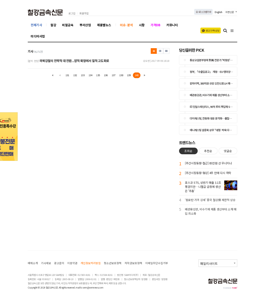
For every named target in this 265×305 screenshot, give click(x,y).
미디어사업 (38, 36)
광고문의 (59, 263)
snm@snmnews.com (93, 287)
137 (113, 75)
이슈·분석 (126, 25)
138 (121, 75)
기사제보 (46, 263)
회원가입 (84, 13)
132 (75, 75)
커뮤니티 (172, 25)
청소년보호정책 (112, 263)
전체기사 (36, 25)
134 (90, 75)
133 (83, 75)
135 (98, 75)
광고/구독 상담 (212, 30)
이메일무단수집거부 (156, 263)
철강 (53, 25)
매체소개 (33, 263)
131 (67, 75)
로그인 (71, 13)
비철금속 (67, 25)
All (60, 287)
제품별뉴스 (104, 25)
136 (106, 75)
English (218, 12)
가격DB (155, 25)
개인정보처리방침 (91, 263)
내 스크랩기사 (204, 11)
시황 (142, 25)
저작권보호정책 (133, 263)
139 (129, 75)
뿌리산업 (85, 25)
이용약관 (72, 263)
